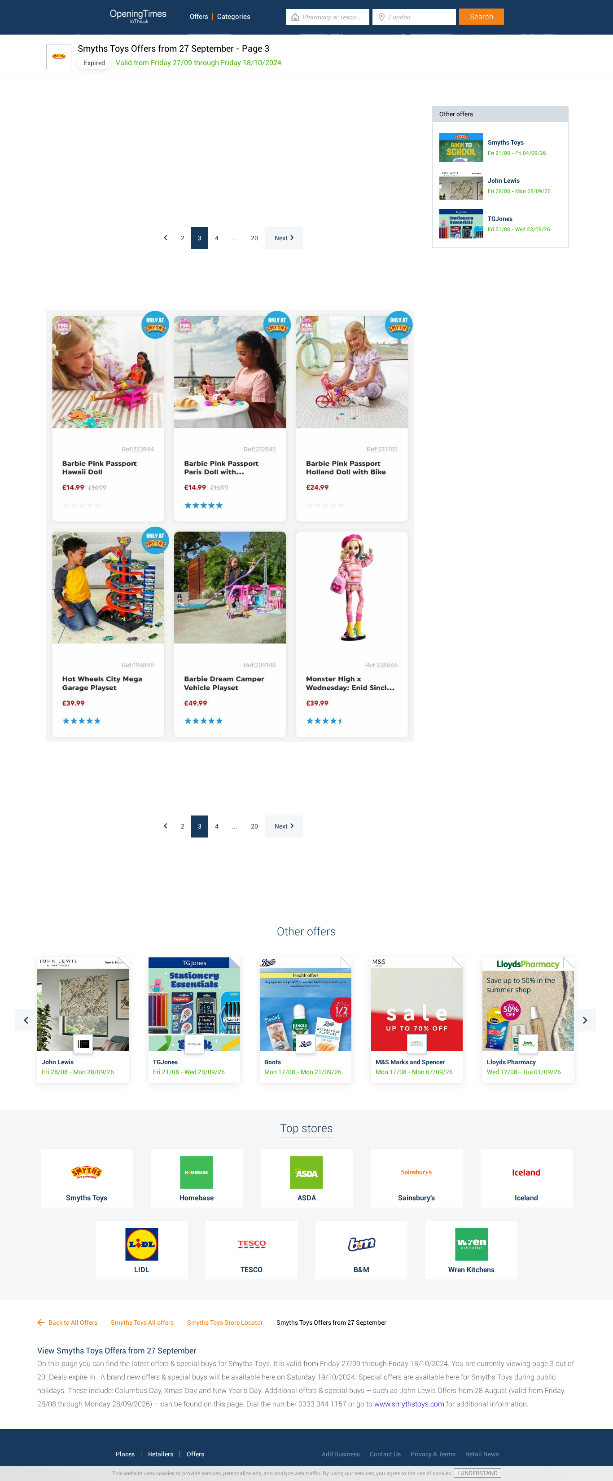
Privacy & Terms (433, 1454)
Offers (199, 17)
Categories (233, 17)
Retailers (160, 1454)
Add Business (341, 1454)
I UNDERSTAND (477, 1473)
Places (125, 1454)
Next (281, 238)
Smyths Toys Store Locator (225, 1322)
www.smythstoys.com (409, 1404)
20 (254, 238)
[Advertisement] (163, 162)
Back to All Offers (72, 1322)
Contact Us (385, 1454)
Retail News (482, 1454)
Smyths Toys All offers (142, 1322)
